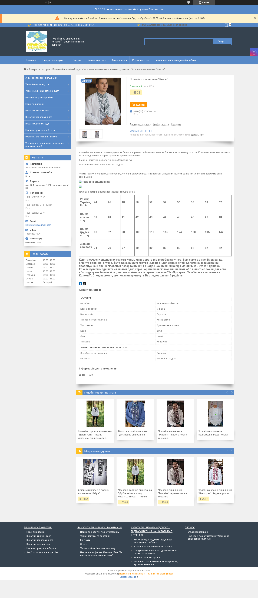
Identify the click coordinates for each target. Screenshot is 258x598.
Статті (83, 544)
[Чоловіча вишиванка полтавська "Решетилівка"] (216, 414)
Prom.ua (146, 570)
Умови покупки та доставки (95, 536)
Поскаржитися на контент (132, 574)
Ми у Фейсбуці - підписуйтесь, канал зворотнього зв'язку (153, 541)
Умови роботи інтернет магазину (97, 548)
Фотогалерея (119, 60)
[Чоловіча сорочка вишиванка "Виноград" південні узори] (216, 472)
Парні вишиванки (34, 104)
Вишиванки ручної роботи (39, 97)
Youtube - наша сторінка (147, 557)
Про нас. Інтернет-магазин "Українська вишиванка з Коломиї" (208, 537)
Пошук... (222, 41)
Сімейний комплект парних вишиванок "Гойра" (93, 491)
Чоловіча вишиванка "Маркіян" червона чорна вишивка (172, 434)
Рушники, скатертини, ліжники (41, 136)
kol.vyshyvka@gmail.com (38, 225)
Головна (31, 60)
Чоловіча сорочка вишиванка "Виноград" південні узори (215, 491)
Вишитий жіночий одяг (37, 110)
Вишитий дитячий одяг (37, 123)
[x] (84, 284)
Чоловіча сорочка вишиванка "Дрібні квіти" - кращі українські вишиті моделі (95, 434)
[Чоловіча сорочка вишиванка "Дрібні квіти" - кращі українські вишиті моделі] (95, 414)
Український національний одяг (42, 91)
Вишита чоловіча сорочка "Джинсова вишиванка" (132, 433)
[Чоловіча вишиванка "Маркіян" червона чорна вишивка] (175, 414)
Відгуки (77, 60)
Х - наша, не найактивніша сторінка (153, 546)
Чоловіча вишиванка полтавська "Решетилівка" (214, 433)
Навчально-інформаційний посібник (175, 60)
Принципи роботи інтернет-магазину (99, 532)
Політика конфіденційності (160, 574)
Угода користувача (198, 532)
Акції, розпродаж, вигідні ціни (41, 78)
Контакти (85, 540)
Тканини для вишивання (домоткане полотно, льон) (44, 144)
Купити (140, 104)
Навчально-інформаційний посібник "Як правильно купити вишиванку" (101, 553)
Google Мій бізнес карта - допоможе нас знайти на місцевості (155, 552)
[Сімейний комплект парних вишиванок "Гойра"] (95, 472)
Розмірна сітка (140, 60)
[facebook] (80, 284)
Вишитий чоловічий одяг (66, 69)
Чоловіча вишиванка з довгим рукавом (106, 69)
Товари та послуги (52, 60)
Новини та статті (96, 60)
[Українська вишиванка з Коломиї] (36, 41)
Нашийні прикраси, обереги (40, 130)
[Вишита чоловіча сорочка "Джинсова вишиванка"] (135, 414)
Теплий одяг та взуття (37, 84)
